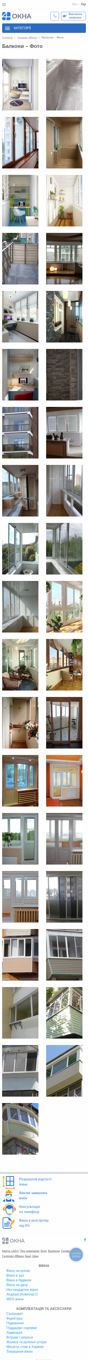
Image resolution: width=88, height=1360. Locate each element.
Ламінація (14, 1332)
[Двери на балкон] (64, 722)
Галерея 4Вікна (13, 1256)
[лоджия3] (64, 316)
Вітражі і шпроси (19, 1337)
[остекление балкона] (20, 142)
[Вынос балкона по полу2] (20, 954)
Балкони (54, 1251)
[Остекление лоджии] (64, 200)
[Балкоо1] (64, 432)
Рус (74, 4)
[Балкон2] (20, 432)
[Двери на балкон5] (64, 780)
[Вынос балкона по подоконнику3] (20, 1012)
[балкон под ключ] (20, 200)
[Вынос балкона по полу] (64, 1070)
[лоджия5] (20, 316)
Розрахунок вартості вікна (35, 1181)
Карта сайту (10, 1251)
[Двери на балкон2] (20, 896)
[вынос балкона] (20, 258)
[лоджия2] (20, 374)
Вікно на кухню (18, 1271)
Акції (28, 1256)
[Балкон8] (20, 490)
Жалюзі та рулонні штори (26, 1342)
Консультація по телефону (29, 1209)
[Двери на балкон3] (64, 838)
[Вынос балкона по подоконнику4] (64, 1012)
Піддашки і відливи (21, 1328)
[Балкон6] (20, 548)
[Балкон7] (64, 490)
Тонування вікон (19, 1351)
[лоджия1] (64, 374)
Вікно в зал (15, 1275)
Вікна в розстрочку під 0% (34, 1223)
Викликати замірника (75, 15)
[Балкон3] (64, 606)
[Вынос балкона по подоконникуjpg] (20, 1070)
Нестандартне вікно (22, 1289)
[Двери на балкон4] (20, 838)
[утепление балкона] (64, 84)
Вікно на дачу (17, 1285)
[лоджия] (64, 258)
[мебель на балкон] (64, 142)
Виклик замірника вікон (33, 1195)
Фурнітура (14, 1318)
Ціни (35, 1256)
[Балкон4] (20, 606)
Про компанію (30, 1251)
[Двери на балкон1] (64, 896)
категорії (22, 28)
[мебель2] (20, 722)
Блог (44, 1251)
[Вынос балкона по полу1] (20, 1128)
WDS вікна (14, 1299)
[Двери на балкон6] (20, 780)
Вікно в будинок (18, 1280)
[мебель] (20, 664)
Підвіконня (15, 1323)
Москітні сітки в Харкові (25, 1347)
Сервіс (65, 1251)
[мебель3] (64, 664)
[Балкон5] (64, 548)
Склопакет (14, 1314)
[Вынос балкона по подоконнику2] (64, 954)
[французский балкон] (20, 84)
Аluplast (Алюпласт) (22, 1294)
